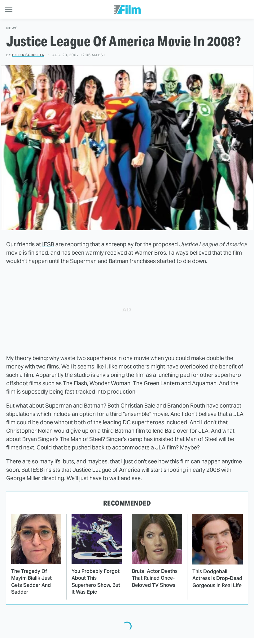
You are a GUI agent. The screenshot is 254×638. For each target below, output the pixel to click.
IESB (48, 244)
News (12, 28)
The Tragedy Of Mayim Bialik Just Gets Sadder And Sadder (31, 581)
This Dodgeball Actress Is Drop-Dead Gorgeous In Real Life (217, 578)
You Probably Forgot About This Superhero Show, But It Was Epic (96, 581)
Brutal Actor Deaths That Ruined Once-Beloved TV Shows (154, 578)
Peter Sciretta (28, 55)
